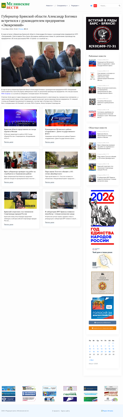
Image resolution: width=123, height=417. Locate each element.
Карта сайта (65, 411)
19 (98, 351)
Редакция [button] (74, 5)
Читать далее (8, 142)
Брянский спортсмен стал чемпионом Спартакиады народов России (18, 213)
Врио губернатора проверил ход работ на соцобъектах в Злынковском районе (20, 173)
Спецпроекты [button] (61, 5)
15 (109, 349)
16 (113, 349)
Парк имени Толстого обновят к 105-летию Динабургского (59, 173)
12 (98, 349)
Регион (21, 29)
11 (93, 349)
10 (90, 349)
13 (101, 349)
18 (94, 351)
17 (90, 351)
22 (109, 351)
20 (102, 351)
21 (105, 351)
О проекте (56, 411)
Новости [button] (49, 5)
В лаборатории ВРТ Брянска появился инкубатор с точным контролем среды (59, 213)
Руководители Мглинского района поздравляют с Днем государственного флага (60, 131)
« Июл (91, 360)
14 (105, 349)
